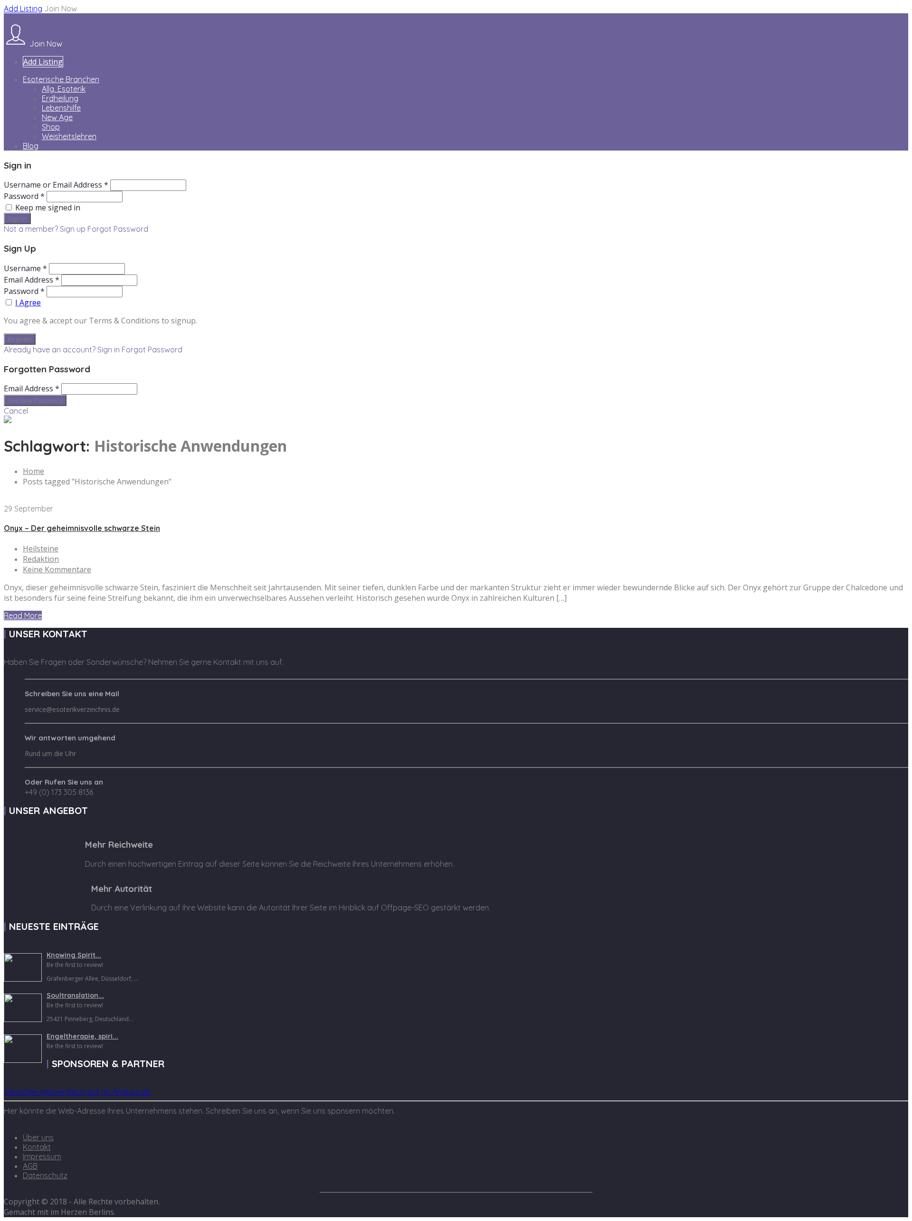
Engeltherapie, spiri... (82, 1036)
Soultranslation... (75, 995)
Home (33, 471)
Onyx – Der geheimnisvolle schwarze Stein (82, 528)
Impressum (42, 1156)
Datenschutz (45, 1175)
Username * (25, 268)
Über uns (38, 1137)
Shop (51, 127)
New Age (57, 117)
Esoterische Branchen (61, 79)
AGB (30, 1166)
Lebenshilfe (61, 108)
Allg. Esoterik (64, 89)
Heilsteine (40, 548)
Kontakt (37, 1147)
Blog (30, 146)
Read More (23, 615)
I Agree (28, 302)
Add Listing (23, 8)
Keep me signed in (47, 207)
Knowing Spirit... (74, 955)
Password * (24, 196)
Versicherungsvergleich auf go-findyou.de (77, 1092)
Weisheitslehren (69, 136)
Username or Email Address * (56, 185)
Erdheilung (60, 98)
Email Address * (31, 279)
